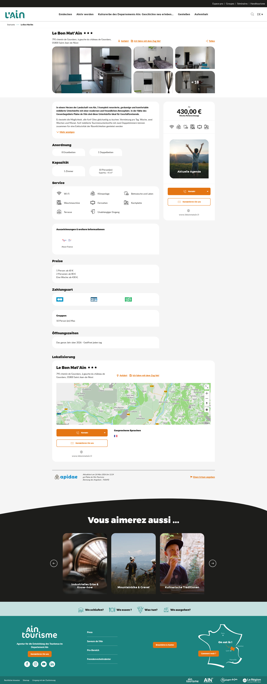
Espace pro (217, 3)
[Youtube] (43, 663)
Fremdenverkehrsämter (99, 659)
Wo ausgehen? (180, 609)
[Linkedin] (52, 663)
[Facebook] (27, 663)
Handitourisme (257, 3)
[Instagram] (35, 663)
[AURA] (252, 679)
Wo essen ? (124, 609)
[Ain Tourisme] (192, 679)
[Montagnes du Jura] (229, 679)
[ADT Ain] (14, 14)
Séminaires (242, 3)
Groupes (230, 3)
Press (89, 632)
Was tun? (151, 609)
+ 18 (195, 82)
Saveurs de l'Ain (95, 641)
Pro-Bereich (93, 650)
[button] (252, 14)
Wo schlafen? (94, 609)
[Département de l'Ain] (209, 679)
